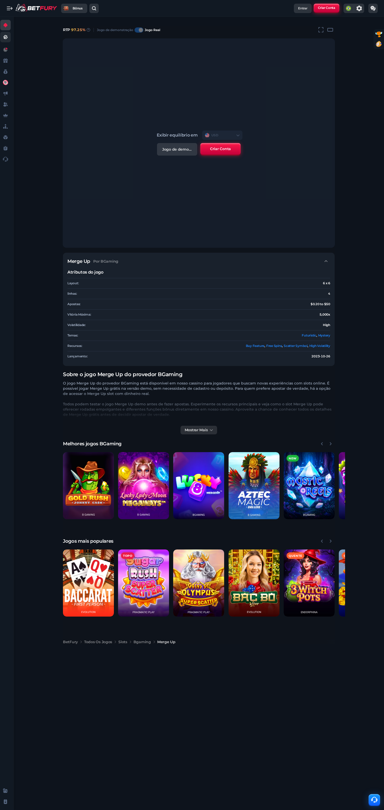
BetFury (70, 642)
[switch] (139, 30)
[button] (88, 485)
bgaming (142, 642)
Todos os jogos (98, 642)
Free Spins (274, 346)
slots (122, 642)
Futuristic (309, 335)
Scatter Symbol (295, 346)
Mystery (324, 335)
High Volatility (319, 346)
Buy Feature (255, 346)
